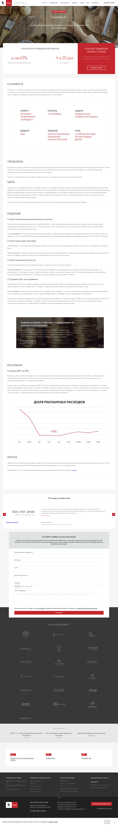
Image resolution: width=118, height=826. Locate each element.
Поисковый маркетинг (36, 781)
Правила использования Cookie (66, 807)
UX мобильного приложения (99, 788)
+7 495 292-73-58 (37, 811)
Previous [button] (4, 514)
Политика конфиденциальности (66, 802)
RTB (61, 786)
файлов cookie (53, 822)
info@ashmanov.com (104, 808)
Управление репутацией (13, 778)
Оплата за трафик (35, 786)
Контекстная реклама (67, 778)
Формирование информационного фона (16, 782)
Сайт (16, 568)
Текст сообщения (20, 591)
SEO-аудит (33, 784)
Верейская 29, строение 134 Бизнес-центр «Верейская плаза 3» (40, 806)
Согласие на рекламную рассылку (67, 805)
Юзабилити (94, 782)
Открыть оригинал (12, 522)
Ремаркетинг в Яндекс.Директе (69, 791)
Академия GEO (53, 3)
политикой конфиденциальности (87, 608)
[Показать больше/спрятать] (59, 797)
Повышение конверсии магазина (100, 785)
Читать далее (45, 515)
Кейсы (82, 3)
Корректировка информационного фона (16, 786)
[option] (59, 516)
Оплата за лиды (34, 791)
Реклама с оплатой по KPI (67, 784)
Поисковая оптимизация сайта (40, 778)
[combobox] (17, 586)
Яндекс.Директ (64, 781)
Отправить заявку (96, 68)
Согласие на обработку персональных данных (70, 809)
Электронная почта (20, 575)
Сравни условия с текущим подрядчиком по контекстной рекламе (47, 324)
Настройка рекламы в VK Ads (68, 789)
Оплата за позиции (35, 789)
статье (74, 470)
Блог (87, 3)
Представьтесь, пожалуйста (23, 552)
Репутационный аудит (12, 789)
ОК (107, 822)
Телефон (17, 583)
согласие (41, 608)
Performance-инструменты (99, 778)
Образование (64, 3)
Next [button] (113, 514)
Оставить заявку (28, 342)
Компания (95, 3)
